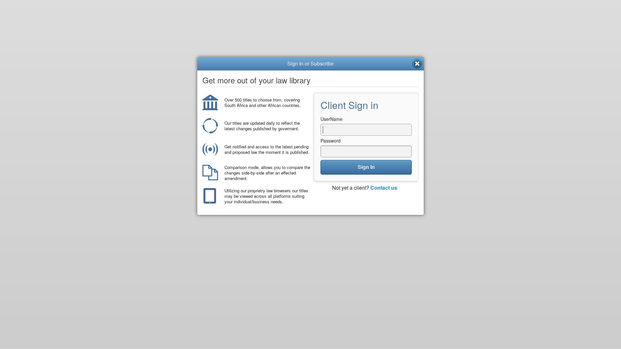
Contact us (383, 187)
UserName (332, 119)
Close (417, 64)
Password (331, 140)
